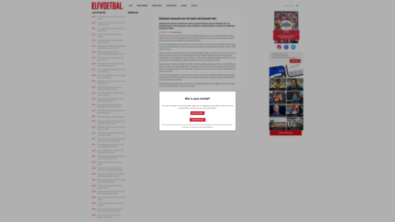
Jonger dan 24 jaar (197, 120)
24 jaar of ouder (197, 113)
